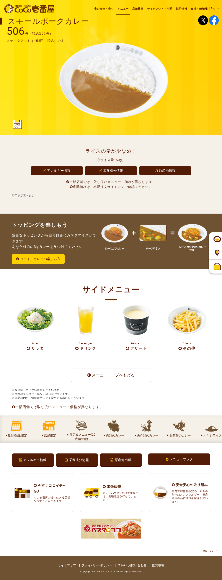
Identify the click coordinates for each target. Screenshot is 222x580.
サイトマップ (67, 565)
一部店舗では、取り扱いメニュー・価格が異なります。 (112, 182)
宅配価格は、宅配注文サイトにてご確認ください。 (112, 187)
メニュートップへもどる (113, 375)
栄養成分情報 (113, 170)
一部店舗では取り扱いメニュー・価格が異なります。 (59, 407)
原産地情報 (167, 170)
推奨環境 (158, 565)
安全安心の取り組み (191, 484)
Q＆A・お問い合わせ (132, 565)
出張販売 (113, 486)
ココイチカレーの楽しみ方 (40, 259)
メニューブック (181, 459)
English (216, 8)
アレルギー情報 (58, 170)
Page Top (207, 550)
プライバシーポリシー (97, 565)
